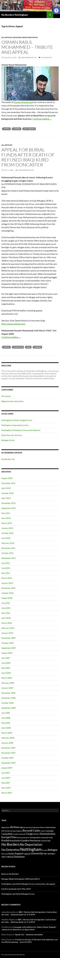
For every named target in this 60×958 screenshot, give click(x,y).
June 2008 (5, 718)
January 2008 (7, 743)
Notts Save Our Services (11, 435)
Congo (29, 833)
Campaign (49, 831)
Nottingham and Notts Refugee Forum (17, 894)
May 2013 (5, 513)
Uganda (27, 853)
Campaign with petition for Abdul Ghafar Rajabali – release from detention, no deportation (29, 928)
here (49, 115)
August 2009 (6, 653)
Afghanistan (5, 827)
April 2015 (6, 498)
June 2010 (5, 608)
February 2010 (7, 628)
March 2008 (6, 733)
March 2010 (6, 623)
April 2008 (6, 728)
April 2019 (6, 488)
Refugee (52, 849)
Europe (5, 837)
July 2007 (5, 773)
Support (19, 853)
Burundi (27, 830)
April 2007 (6, 788)
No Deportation (31, 844)
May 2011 (5, 573)
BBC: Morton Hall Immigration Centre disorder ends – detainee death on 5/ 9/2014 (29, 913)
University (37, 853)
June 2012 (5, 538)
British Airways (10, 831)
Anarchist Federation (33, 827)
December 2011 (8, 548)
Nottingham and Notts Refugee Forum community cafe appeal (28, 884)
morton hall (45, 841)
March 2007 (6, 793)
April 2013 (6, 518)
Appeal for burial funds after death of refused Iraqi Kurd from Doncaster (28, 157)
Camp (42, 831)
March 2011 (6, 578)
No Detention (10, 849)
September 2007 (8, 763)
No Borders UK (8, 459)
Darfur (36, 834)
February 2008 (7, 738)
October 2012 (7, 533)
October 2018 (7, 493)
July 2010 (5, 603)
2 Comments (46, 57)
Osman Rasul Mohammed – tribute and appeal (27, 47)
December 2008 (8, 693)
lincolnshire (15, 840)
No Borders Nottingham (14, 14)
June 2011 (5, 568)
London (25, 840)
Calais (36, 830)
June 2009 (5, 663)
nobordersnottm (28, 57)
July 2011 (5, 563)
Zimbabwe (19, 856)
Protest (44, 850)
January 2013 (7, 528)
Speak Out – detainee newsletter (29, 934)
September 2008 (8, 708)
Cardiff (15, 834)
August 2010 (6, 598)
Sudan (11, 853)
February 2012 (7, 543)
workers (51, 853)
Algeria (22, 827)
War (45, 854)
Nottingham (29, 129)
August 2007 (6, 768)
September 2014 (8, 508)
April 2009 (6, 673)
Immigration (35, 837)
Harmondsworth (23, 837)
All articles (6, 37)
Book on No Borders (10, 874)
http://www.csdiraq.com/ (13, 323)
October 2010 (7, 593)
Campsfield (6, 833)
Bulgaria (19, 831)
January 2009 (7, 688)
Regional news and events (25, 37)
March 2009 (6, 678)
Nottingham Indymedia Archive (15, 425)
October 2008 (7, 703)
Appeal (7, 129)
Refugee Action (8, 440)
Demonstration (47, 833)
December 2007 (8, 748)
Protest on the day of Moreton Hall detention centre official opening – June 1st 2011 (29, 940)
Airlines (14, 827)
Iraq (28, 347)
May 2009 (5, 668)
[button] (56, 10)
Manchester (35, 840)
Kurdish (17, 129)
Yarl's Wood (7, 857)
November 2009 (8, 638)
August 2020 (6, 478)
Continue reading (42, 118)
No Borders (10, 844)
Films (13, 837)
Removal (4, 854)
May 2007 (5, 783)
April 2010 (6, 618)
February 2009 (7, 683)
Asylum (53, 827)
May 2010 (5, 613)
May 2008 (5, 723)
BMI (3, 831)
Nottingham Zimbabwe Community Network (20, 430)
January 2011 (7, 583)
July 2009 (5, 658)
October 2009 (7, 643)
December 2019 (8, 483)
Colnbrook (21, 834)
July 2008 (5, 713)
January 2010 (7, 633)
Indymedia (45, 837)
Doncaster (18, 347)
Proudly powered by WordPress (13, 955)
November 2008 (8, 698)
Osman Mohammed (23, 102)
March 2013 (6, 523)
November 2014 (8, 503)
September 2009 (8, 648)
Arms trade (44, 827)
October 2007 (7, 758)
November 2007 (8, 753)
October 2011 (7, 553)
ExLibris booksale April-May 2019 (16, 889)
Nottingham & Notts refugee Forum (16, 420)
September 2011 (8, 558)
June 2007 (5, 778)
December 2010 (8, 588)
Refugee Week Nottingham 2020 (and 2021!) (20, 879)
